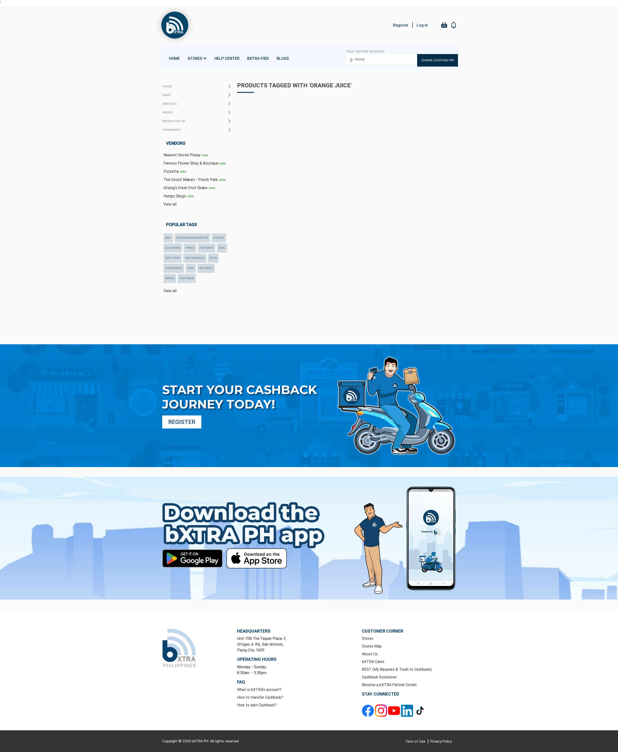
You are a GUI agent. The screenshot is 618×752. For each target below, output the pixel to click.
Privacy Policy (441, 741)
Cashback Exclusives (379, 677)
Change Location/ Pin (437, 60)
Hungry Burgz (178, 195)
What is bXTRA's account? (259, 689)
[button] (454, 25)
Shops (167, 112)
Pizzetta (174, 171)
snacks (169, 278)
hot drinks (206, 247)
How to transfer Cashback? (260, 697)
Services (169, 103)
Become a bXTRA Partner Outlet (389, 684)
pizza (213, 258)
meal (222, 247)
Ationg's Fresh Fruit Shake (189, 187)
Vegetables (187, 278)
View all (169, 204)
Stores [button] (195, 58)
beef (168, 237)
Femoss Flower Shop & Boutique (194, 163)
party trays (172, 258)
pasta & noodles (194, 258)
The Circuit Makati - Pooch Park (194, 179)
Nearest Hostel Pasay (185, 154)
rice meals (206, 268)
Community (171, 129)
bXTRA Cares (373, 661)
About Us (370, 653)
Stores (367, 638)
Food (167, 86)
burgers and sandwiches (192, 237)
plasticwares (173, 268)
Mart (166, 95)
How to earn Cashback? (257, 705)
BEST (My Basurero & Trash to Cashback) (397, 669)
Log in (422, 25)
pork (191, 268)
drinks (190, 247)
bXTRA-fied (258, 58)
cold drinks (172, 247)
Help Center (226, 58)
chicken (218, 237)
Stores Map (372, 646)
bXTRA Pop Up (173, 121)
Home (174, 58)
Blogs (283, 58)
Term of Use (415, 741)
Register (400, 25)
